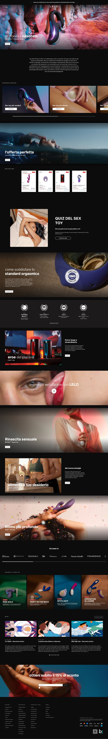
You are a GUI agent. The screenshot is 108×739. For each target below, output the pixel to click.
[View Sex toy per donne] (73, 99)
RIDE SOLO (8, 602)
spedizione (20, 709)
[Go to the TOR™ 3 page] (45, 178)
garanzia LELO (21, 711)
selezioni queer (33, 727)
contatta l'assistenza (22, 707)
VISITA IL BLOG (98, 617)
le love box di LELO (34, 717)
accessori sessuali (34, 723)
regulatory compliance (22, 717)
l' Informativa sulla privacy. (47, 687)
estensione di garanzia (22, 713)
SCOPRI (7, 43)
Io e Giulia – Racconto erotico (14, 641)
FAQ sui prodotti (21, 723)
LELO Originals (21, 733)
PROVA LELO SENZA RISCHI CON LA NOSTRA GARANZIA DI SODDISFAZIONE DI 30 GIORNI (54, 2)
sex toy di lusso (33, 719)
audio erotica (48, 715)
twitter (47, 711)
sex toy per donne (34, 711)
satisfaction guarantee (22, 715)
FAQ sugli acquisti (21, 721)
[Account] (99, 7)
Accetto (46, 687)
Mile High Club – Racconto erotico (82, 641)
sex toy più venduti (34, 709)
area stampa (7, 715)
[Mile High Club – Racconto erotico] (87, 629)
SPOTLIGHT (62, 601)
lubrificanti (32, 721)
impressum (7, 709)
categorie (32, 707)
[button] (3, 7)
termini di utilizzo (8, 723)
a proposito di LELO (8, 707)
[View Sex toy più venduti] (25, 99)
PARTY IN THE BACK (39, 602)
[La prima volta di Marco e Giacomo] (54, 629)
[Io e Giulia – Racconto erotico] (21, 629)
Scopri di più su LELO (54, 323)
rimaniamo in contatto (22, 727)
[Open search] (94, 7)
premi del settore (7, 713)
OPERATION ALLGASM (90, 600)
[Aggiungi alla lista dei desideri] (23, 183)
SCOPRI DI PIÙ (9, 291)
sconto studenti (21, 731)
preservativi (33, 725)
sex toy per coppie (34, 715)
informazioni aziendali (8, 711)
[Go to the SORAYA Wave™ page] (28, 178)
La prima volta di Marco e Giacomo (49, 641)
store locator (20, 729)
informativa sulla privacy (9, 719)
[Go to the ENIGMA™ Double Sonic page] (79, 178)
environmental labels (22, 725)
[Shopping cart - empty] (104, 7)
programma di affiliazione (9, 725)
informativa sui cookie (8, 721)
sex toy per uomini (34, 713)
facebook (47, 713)
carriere (6, 717)
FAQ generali (21, 719)
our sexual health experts (50, 717)
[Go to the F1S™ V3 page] (62, 178)
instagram (47, 709)
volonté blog (48, 707)
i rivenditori (7, 727)
